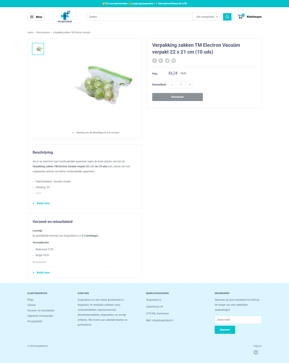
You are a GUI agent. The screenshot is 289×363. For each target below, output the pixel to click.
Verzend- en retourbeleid (40, 310)
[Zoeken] (227, 17)
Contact (31, 305)
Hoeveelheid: (159, 84)
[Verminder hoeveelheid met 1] (172, 84)
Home (30, 32)
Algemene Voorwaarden (40, 315)
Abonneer (225, 329)
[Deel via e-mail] (173, 60)
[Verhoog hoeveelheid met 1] (189, 84)
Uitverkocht (177, 97)
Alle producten (43, 32)
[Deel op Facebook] (154, 60)
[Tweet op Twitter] (167, 60)
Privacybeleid (34, 321)
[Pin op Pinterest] (161, 60)
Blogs (30, 299)
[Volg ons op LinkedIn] (256, 352)
